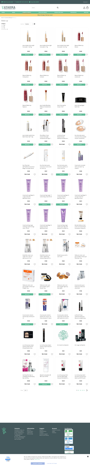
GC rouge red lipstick (80, 345)
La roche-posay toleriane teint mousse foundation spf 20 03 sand (80, 376)
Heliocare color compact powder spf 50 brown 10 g (45, 286)
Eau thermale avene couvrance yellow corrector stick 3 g (62, 167)
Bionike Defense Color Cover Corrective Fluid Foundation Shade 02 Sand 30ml (80, 226)
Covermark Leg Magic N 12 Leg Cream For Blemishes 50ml (63, 196)
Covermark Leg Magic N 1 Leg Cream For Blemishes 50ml (28, 196)
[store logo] (16, 8)
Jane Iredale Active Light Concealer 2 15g (46, 46)
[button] (85, 2)
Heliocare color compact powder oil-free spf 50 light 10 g (28, 286)
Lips (2, 28)
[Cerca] (57, 7)
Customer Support (44, 434)
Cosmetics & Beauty (8, 17)
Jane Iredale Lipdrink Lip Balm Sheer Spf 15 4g (28, 136)
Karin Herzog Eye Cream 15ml (61, 106)
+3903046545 (17, 435)
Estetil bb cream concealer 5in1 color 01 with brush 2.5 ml (28, 256)
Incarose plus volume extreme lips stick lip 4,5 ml (28, 316)
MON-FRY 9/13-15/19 (22, 2)
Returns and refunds (44, 435)
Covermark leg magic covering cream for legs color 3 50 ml (28, 226)
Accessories (3, 29)
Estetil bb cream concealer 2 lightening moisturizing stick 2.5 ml (45, 256)
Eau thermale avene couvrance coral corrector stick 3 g (46, 167)
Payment (41, 430)
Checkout (54, 432)
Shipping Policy (43, 431)
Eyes (2, 26)
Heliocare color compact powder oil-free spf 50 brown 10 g (81, 256)
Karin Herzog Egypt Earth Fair (79, 106)
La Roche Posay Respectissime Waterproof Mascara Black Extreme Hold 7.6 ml (63, 137)
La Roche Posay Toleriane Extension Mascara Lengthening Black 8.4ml (80, 316)
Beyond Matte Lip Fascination (61, 76)
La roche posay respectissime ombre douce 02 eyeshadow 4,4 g (28, 346)
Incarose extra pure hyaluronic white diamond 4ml (80, 286)
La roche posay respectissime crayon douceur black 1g (46, 346)
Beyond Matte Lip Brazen (79, 46)
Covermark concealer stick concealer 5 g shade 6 (80, 167)
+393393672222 (21, 436)
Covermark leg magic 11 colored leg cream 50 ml (46, 195)
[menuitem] (3, 12)
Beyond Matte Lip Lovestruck (79, 76)
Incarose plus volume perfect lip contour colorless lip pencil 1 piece (45, 316)
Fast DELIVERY (35, 2)
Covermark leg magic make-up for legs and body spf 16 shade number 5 (63, 226)
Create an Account (56, 430)
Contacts (41, 432)
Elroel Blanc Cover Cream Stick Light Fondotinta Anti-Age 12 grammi (45, 137)
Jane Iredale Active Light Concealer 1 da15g (28, 46)
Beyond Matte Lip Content (44, 76)
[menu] (45, 12)
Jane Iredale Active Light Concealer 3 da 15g (63, 46)
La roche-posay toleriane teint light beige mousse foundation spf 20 (63, 376)
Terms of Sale (30, 434)
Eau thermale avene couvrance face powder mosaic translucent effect (80, 137)
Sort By (22, 24)
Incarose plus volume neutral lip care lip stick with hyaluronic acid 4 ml (63, 316)
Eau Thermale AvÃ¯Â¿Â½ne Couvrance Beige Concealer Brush (28, 167)
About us (29, 430)
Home (2, 17)
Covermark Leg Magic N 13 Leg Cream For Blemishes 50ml (80, 196)
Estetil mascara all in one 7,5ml (62, 255)
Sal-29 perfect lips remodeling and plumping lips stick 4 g (28, 376)
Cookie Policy (30, 432)
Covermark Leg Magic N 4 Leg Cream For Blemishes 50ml (46, 226)
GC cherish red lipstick (62, 345)
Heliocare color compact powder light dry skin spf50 (62, 286)
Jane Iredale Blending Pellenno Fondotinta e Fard (45, 107)
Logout (53, 431)
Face (2, 25)
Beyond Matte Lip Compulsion (27, 76)
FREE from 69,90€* (8, 2)
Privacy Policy (30, 431)
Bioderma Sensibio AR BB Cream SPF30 (45, 375)
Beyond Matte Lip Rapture (27, 106)
